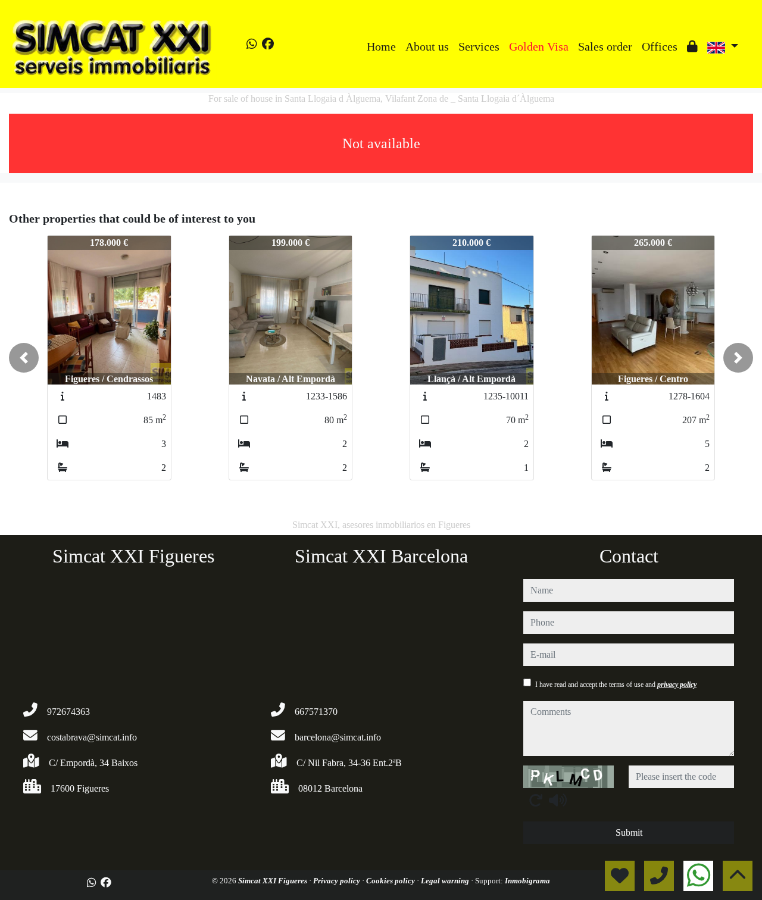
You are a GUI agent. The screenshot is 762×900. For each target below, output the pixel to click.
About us (427, 46)
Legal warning (446, 880)
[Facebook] (268, 44)
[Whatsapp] (251, 44)
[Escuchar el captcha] (557, 800)
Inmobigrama (527, 880)
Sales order (605, 46)
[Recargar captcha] (536, 800)
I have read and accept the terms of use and (616, 684)
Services (478, 46)
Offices (659, 46)
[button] (24, 358)
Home (381, 46)
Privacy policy (337, 880)
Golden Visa (539, 46)
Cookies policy (391, 880)
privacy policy (677, 684)
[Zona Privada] (692, 46)
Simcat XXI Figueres (273, 880)
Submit (629, 832)
